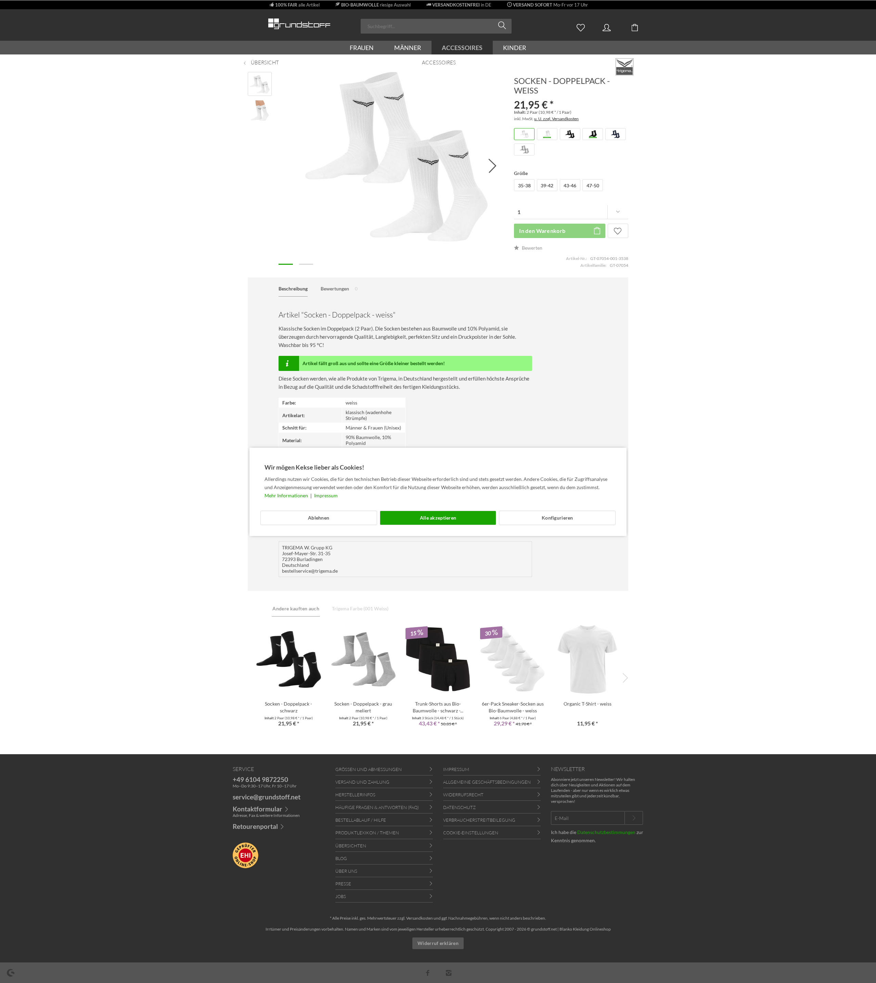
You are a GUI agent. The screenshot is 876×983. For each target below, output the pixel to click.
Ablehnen (318, 518)
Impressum (326, 495)
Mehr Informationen (287, 495)
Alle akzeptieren (438, 518)
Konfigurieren (557, 518)
